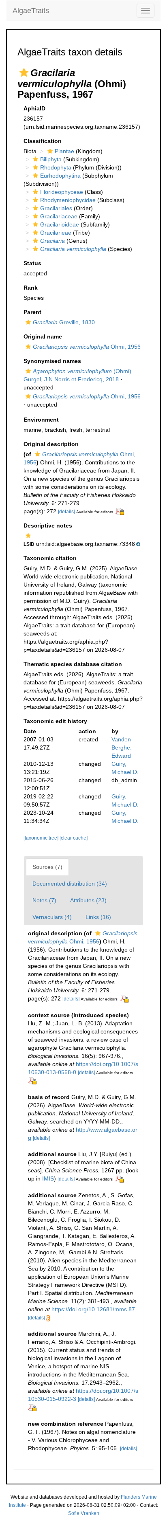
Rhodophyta (55, 167)
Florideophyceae (61, 192)
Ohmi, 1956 (87, 346)
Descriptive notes (48, 525)
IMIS (48, 1178)
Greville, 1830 (64, 322)
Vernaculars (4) (52, 917)
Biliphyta (51, 159)
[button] (23, 72)
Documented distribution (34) (69, 883)
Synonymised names (52, 361)
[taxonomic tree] (42, 838)
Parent (32, 312)
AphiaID (34, 108)
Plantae (64, 151)
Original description (51, 444)
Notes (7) (44, 900)
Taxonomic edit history (55, 721)
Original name (43, 336)
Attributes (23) (88, 900)
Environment (41, 419)
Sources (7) (47, 867)
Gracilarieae (55, 232)
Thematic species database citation (73, 664)
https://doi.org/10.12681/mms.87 (93, 1309)
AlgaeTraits (31, 11)
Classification (43, 141)
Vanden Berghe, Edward (121, 747)
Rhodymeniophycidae (68, 200)
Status (32, 263)
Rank (31, 287)
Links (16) (98, 917)
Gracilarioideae (59, 224)
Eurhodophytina (60, 175)
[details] (66, 511)
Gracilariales (56, 208)
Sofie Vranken (83, 1513)
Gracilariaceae (58, 216)
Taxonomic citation (50, 558)
